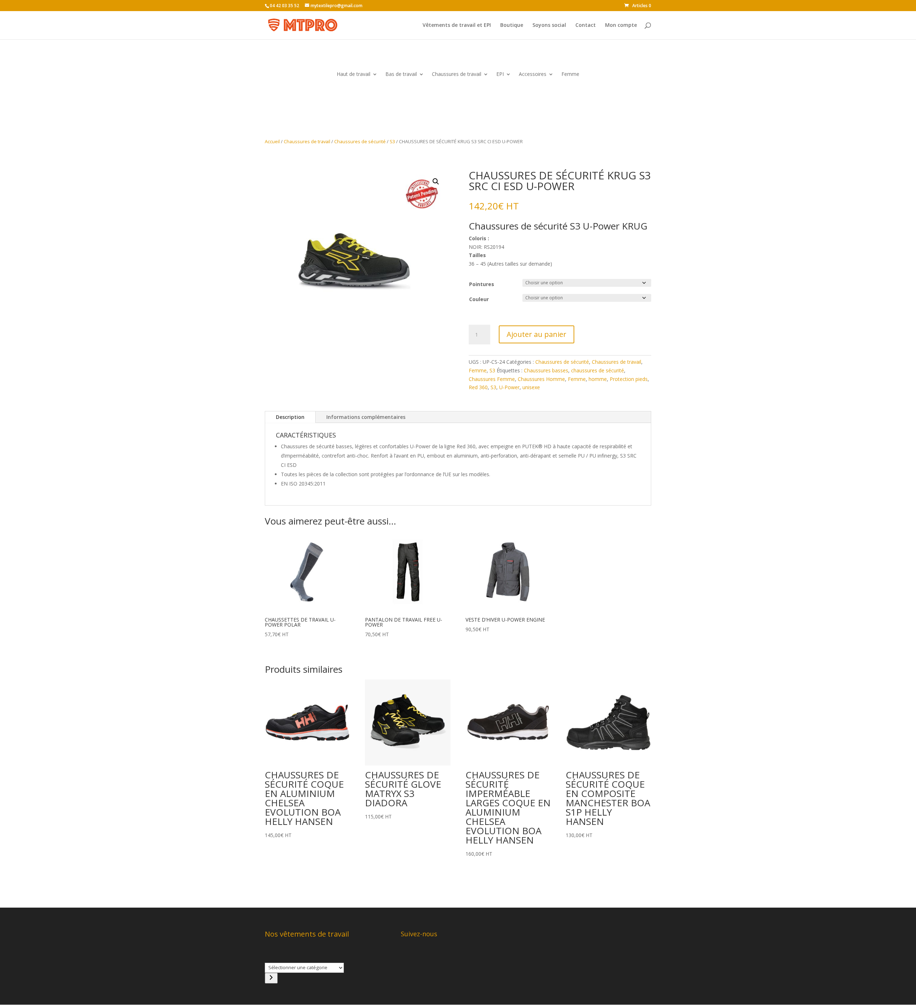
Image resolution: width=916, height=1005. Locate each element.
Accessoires (532, 74)
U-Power (509, 387)
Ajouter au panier (536, 334)
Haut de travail (353, 74)
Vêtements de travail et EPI (457, 25)
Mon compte (621, 25)
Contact (585, 25)
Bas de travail (401, 74)
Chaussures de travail (456, 74)
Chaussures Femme (492, 379)
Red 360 (478, 387)
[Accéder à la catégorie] (271, 978)
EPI (500, 74)
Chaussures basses (546, 370)
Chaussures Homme (541, 379)
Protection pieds (629, 379)
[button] (435, 181)
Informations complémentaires (365, 417)
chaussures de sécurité (597, 370)
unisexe (531, 387)
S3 (392, 141)
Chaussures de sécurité (360, 141)
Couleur (479, 299)
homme (598, 379)
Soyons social (549, 25)
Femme (570, 74)
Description (290, 417)
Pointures (481, 284)
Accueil (272, 141)
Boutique (511, 25)
